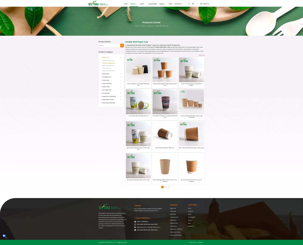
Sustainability (191, 217)
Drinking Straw (106, 77)
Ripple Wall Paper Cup (108, 65)
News (189, 223)
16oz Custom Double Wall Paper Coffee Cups (191, 148)
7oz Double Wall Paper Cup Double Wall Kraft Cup (165, 116)
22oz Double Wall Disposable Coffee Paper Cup (138, 148)
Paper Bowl (105, 74)
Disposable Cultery (175, 232)
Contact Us (191, 226)
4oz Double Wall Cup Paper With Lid (138, 116)
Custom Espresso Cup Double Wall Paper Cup (138, 84)
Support (190, 220)
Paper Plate (106, 87)
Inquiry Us (206, 4)
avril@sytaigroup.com (154, 227)
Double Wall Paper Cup (108, 63)
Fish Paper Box (106, 90)
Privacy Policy (192, 242)
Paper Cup (105, 57)
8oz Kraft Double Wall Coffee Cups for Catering (191, 180)
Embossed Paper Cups (108, 71)
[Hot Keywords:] (189, 3)
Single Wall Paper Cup (108, 60)
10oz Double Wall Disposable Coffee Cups (138, 180)
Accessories (106, 93)
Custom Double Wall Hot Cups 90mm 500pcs (191, 84)
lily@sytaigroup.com (142, 227)
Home (189, 208)
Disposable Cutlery (108, 100)
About (189, 214)
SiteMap (200, 242)
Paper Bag (105, 80)
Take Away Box (107, 83)
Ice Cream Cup (106, 68)
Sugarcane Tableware (109, 96)
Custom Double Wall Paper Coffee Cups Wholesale (191, 116)
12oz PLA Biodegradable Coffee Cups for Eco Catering (165, 180)
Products (190, 211)
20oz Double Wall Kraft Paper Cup (165, 148)
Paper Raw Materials (108, 103)
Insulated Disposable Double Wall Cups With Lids (165, 84)
